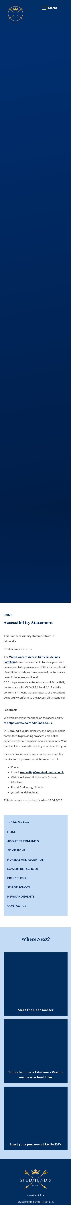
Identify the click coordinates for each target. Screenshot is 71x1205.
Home (8, 615)
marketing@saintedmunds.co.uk (42, 772)
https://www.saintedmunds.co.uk (29, 722)
